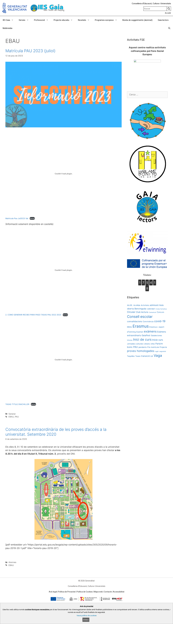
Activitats (145, 305)
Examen (139, 332)
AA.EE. (130, 305)
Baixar (32, 218)
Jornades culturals (135, 344)
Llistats (147, 344)
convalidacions (134, 321)
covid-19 (159, 321)
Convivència (148, 321)
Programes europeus (104, 20)
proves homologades (140, 351)
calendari (151, 309)
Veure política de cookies (87, 616)
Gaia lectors (163, 20)
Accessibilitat (118, 592)
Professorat (39, 20)
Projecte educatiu (61, 20)
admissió (154, 305)
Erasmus (141, 326)
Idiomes (129, 340)
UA (151, 356)
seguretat (162, 351)
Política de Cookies (85, 592)
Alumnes (12, 562)
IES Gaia (6, 20)
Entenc (86, 620)
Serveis (22, 20)
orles (153, 344)
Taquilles (131, 356)
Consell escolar (140, 316)
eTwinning (131, 332)
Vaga (158, 355)
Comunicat (152, 312)
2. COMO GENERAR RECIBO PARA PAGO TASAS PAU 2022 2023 (33, 315)
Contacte (108, 592)
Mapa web (98, 592)
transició (145, 356)
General (12, 414)
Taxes (137, 356)
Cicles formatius (161, 309)
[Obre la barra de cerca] (169, 28)
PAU (17, 417)
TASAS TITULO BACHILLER (17, 404)
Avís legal (53, 592)
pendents (143, 347)
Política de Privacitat (66, 592)
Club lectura (142, 312)
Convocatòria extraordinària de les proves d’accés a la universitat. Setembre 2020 (56, 432)
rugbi (157, 351)
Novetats (82, 20)
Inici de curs (142, 339)
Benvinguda (140, 308)
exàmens (150, 331)
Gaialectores (156, 335)
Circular (131, 312)
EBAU (11, 417)
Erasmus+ (153, 327)
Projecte (163, 347)
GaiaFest (146, 335)
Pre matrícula (153, 347)
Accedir (168, 13)
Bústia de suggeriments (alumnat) (137, 20)
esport (161, 327)
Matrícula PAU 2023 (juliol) (30, 50)
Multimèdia (7, 28)
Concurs (160, 312)
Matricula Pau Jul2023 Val (16, 218)
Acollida (136, 305)
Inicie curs (157, 339)
